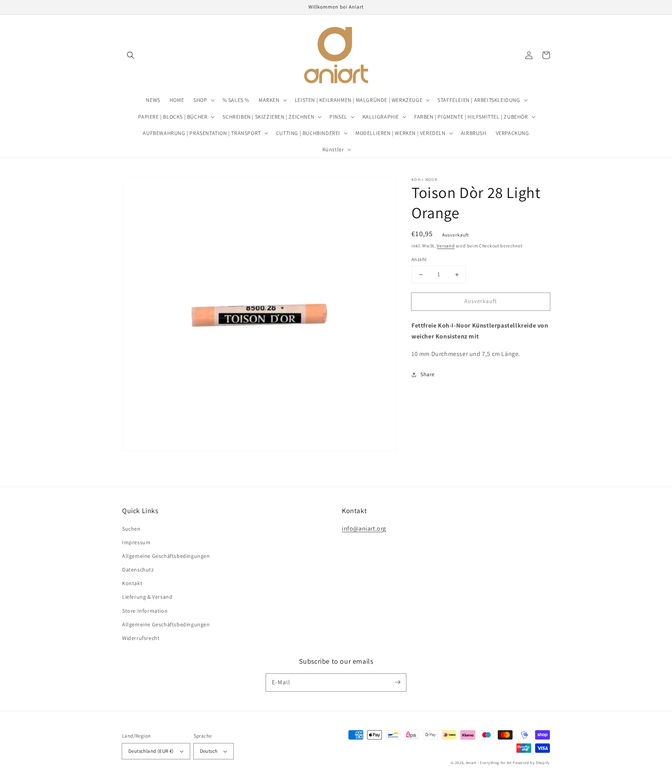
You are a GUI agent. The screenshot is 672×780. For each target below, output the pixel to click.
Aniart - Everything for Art (489, 762)
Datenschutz (138, 569)
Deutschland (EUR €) (151, 751)
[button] (130, 55)
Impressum (136, 542)
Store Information (145, 610)
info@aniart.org (364, 528)
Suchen (131, 528)
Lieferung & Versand (147, 596)
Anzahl (418, 259)
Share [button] (427, 374)
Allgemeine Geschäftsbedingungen (166, 555)
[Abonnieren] (397, 682)
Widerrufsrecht (140, 638)
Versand (446, 246)
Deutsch (209, 751)
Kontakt (132, 583)
